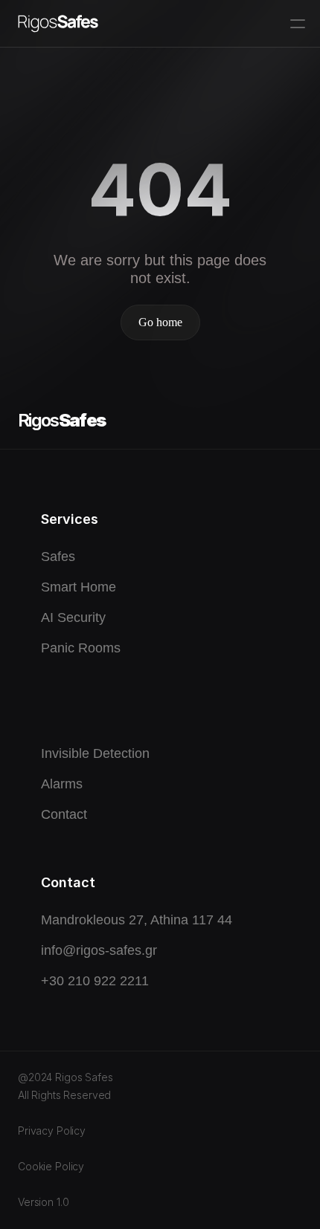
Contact (64, 814)
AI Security (73, 617)
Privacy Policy (52, 1130)
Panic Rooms (81, 648)
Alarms (62, 783)
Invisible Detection (95, 753)
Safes (58, 556)
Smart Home (78, 587)
